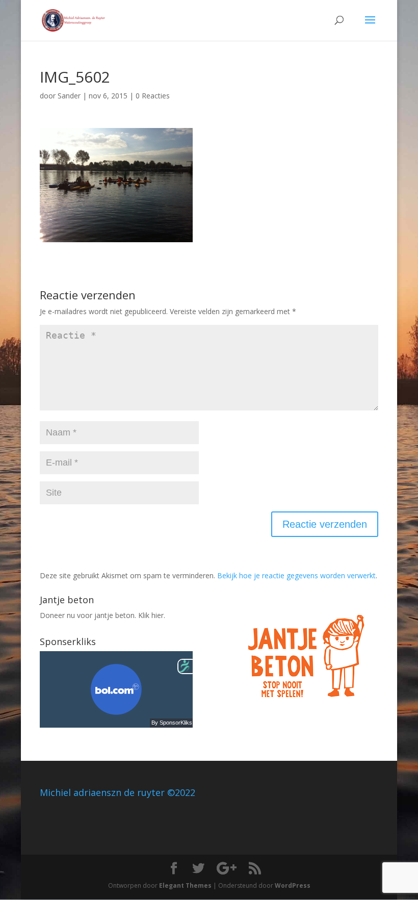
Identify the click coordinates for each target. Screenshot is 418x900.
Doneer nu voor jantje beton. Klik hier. (102, 615)
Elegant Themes (185, 885)
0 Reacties (153, 95)
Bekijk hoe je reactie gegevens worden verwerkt (296, 575)
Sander (69, 95)
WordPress (292, 885)
